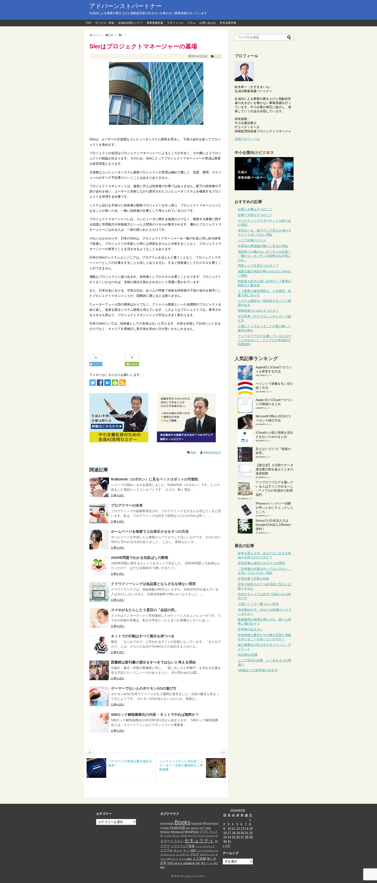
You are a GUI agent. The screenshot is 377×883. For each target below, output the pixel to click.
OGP (201, 828)
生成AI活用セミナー (130, 22)
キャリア (192, 835)
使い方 (211, 858)
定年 (163, 863)
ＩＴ (217, 56)
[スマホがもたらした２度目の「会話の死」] (99, 618)
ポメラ (175, 859)
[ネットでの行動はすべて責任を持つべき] (99, 644)
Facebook (196, 823)
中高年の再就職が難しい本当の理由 (263, 246)
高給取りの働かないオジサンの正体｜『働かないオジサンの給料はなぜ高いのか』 (264, 256)
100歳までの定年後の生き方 (258, 670)
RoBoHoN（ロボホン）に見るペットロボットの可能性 (154, 479)
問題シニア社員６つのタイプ (258, 265)
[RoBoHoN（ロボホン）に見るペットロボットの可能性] (99, 487)
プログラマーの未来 (127, 505)
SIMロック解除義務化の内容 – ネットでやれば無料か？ (155, 715)
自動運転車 (189, 863)
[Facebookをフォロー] (100, 382)
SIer (193, 452)
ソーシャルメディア (205, 846)
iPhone (207, 823)
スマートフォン (172, 841)
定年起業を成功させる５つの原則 (261, 563)
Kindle (165, 828)
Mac (188, 828)
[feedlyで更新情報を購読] (115, 382)
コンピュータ (211, 835)
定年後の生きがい (250, 629)
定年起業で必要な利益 (253, 578)
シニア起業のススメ (252, 240)
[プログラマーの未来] (99, 513)
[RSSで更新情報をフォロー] (122, 382)
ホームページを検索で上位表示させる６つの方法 (150, 531)
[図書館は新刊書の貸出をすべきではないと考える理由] (99, 670)
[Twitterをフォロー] (92, 382)
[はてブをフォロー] (107, 382)
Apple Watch (167, 823)
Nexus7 (194, 828)
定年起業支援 (228, 22)
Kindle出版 (177, 827)
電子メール (207, 863)
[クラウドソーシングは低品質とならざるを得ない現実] (99, 592)
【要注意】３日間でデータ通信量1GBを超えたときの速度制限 (274, 469)
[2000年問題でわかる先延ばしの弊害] (99, 566)
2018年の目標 (247, 654)
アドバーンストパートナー (125, 6)
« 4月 (226, 846)
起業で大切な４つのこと (255, 215)
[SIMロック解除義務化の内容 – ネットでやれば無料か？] (99, 722)
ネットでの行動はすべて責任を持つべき (143, 636)
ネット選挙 (189, 850)
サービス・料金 (104, 22)
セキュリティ (199, 840)
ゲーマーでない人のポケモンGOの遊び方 (144, 688)
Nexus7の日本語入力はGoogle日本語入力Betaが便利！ (273, 525)
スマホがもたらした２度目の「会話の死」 (144, 610)
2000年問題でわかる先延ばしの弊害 (139, 558)
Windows (165, 832)
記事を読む (118, 495)
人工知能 (199, 859)
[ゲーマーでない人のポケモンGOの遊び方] (99, 696)
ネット (178, 850)
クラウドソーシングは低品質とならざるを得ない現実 (153, 584)
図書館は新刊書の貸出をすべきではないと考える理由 (153, 662)
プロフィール (175, 22)
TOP (88, 22)
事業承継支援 (155, 22)
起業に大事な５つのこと (255, 209)
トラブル (166, 850)
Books (182, 822)
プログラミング (207, 854)
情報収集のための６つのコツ (258, 310)
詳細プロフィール (247, 139)
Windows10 (177, 831)
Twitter (208, 828)
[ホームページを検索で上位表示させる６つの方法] (99, 539)
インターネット (172, 835)
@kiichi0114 (212, 452)
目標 (170, 863)
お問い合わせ (207, 22)
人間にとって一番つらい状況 (258, 604)
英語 (198, 863)
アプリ (204, 831)
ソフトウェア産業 (183, 846)
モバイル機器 (185, 859)
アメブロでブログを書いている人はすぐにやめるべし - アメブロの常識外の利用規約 (264, 340)
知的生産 (178, 863)
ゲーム (201, 835)
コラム (191, 22)
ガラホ (184, 835)
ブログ (194, 854)
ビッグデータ (182, 854)
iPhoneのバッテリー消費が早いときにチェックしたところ (274, 507)
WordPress (192, 831)
